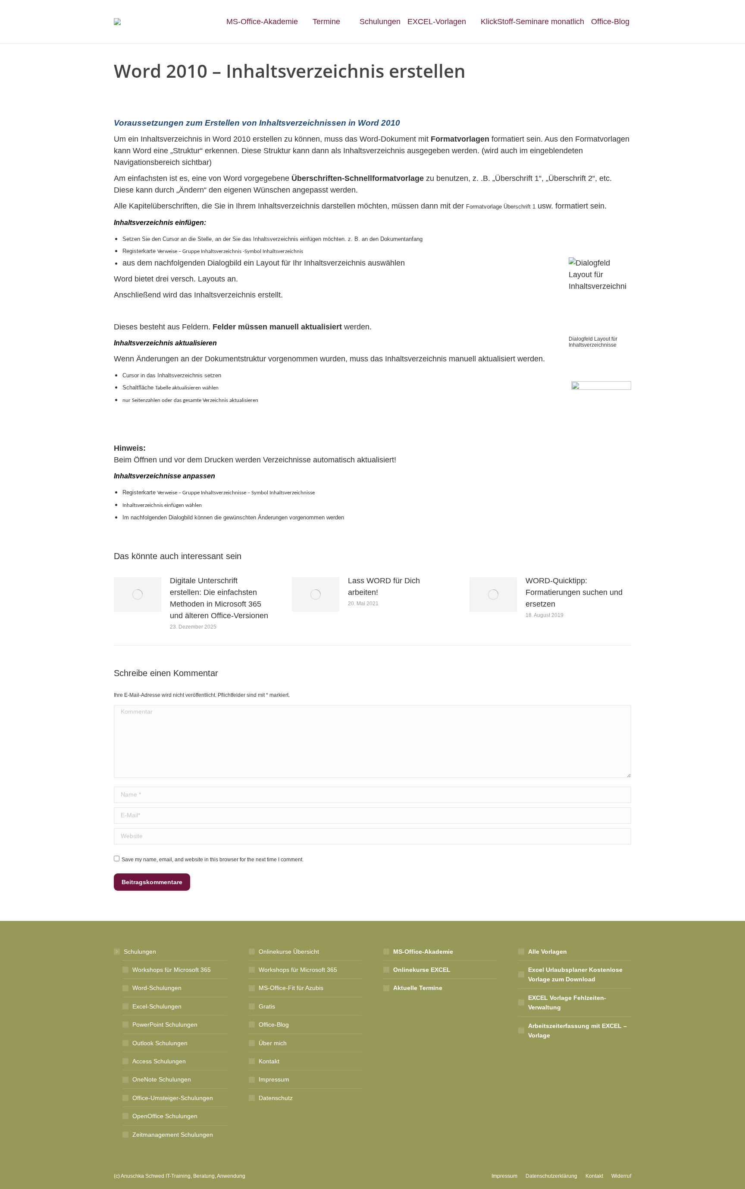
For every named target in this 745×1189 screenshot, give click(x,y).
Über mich (273, 1043)
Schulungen (140, 951)
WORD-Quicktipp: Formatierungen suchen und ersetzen (574, 592)
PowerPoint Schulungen (164, 1024)
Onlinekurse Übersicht (289, 951)
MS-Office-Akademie (423, 951)
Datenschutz (276, 1097)
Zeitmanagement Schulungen (172, 1134)
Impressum (274, 1079)
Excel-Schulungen (157, 1006)
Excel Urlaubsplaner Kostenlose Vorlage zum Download (575, 974)
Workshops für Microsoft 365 (171, 969)
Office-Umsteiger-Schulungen (172, 1097)
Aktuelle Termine (417, 987)
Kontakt (269, 1061)
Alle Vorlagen (547, 951)
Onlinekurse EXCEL (422, 969)
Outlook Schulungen (160, 1043)
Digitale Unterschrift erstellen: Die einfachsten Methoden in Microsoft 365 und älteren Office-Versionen (219, 598)
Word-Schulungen (157, 987)
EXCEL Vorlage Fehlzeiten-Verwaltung (567, 1002)
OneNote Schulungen (161, 1079)
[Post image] (137, 594)
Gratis (267, 1006)
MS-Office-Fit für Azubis (291, 987)
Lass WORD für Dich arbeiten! (384, 586)
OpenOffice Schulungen (164, 1116)
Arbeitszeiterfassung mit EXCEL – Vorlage (577, 1030)
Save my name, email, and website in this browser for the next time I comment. (213, 860)
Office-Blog (274, 1024)
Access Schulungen (159, 1061)
